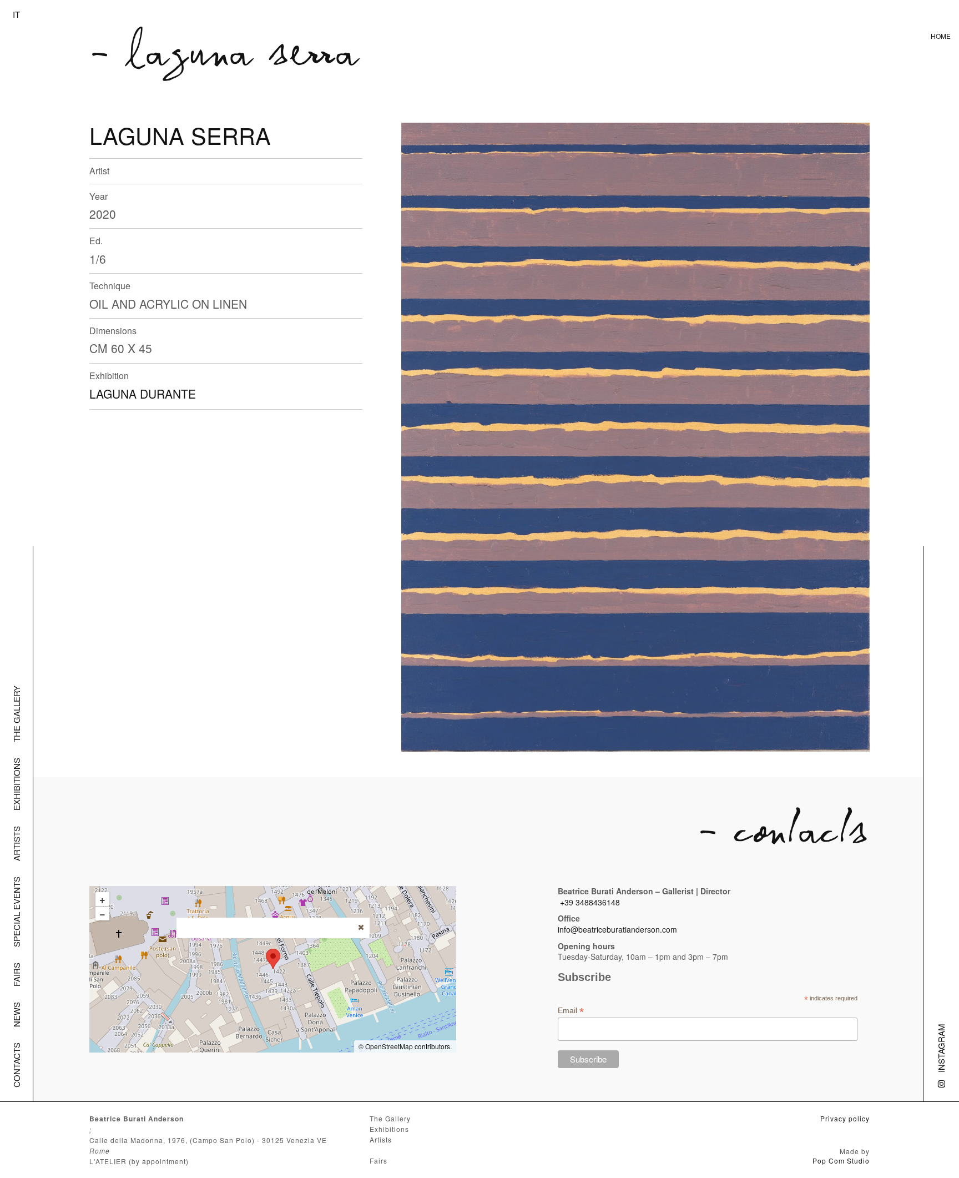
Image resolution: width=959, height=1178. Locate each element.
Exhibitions (16, 784)
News (16, 1014)
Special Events (16, 912)
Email (571, 1010)
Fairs (16, 974)
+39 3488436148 (590, 902)
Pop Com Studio (841, 1160)
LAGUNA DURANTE (142, 393)
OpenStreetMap (389, 1046)
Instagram (941, 1048)
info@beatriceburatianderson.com (617, 929)
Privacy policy (845, 1118)
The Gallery (16, 714)
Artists (16, 843)
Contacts (16, 1065)
